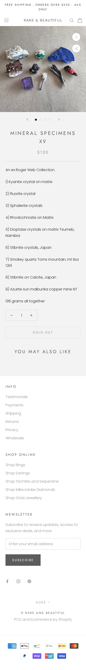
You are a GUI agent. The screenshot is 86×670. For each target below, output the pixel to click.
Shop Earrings (18, 473)
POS (17, 619)
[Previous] (27, 119)
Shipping (13, 413)
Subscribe (23, 560)
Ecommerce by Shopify (51, 619)
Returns (12, 421)
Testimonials (17, 396)
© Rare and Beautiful (43, 613)
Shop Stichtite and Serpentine (32, 481)
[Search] (72, 20)
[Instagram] (18, 581)
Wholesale (15, 438)
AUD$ (41, 602)
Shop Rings (15, 465)
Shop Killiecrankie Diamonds (30, 489)
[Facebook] (7, 581)
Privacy (12, 429)
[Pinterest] (29, 581)
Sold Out (43, 332)
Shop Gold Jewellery (24, 497)
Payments (14, 405)
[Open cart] (80, 20)
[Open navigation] (6, 20)
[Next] (59, 119)
